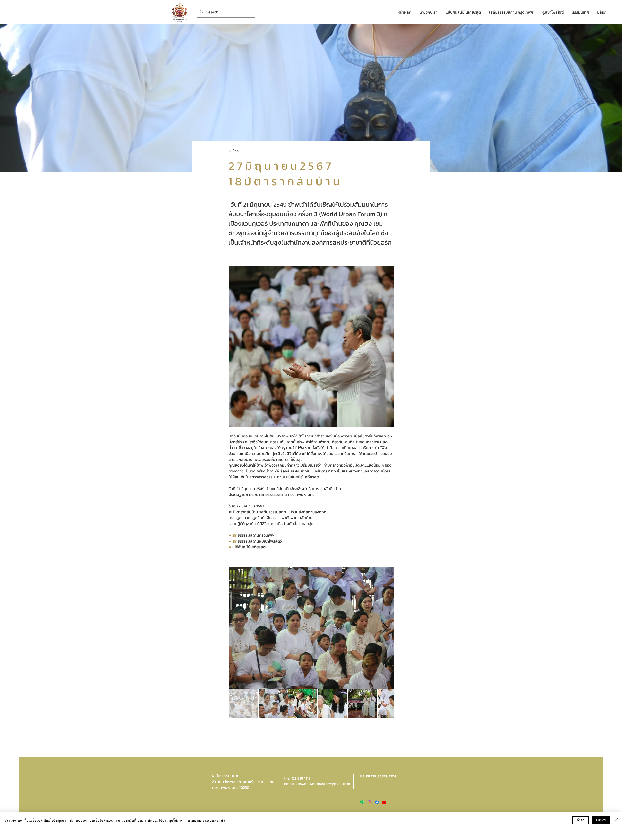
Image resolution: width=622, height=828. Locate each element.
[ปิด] (616, 820)
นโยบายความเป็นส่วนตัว (206, 820)
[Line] (362, 802)
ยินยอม (601, 820)
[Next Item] (385, 628)
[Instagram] (369, 802)
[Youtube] (384, 802)
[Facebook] (376, 802)
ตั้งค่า (581, 820)
